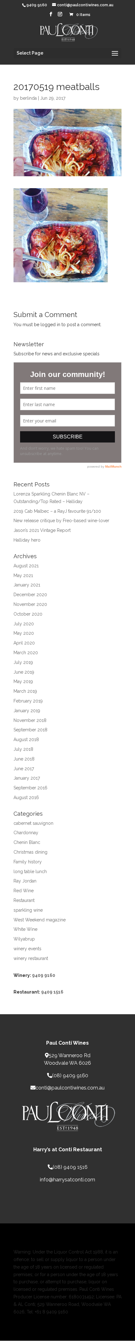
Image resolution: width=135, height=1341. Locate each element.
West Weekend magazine (40, 919)
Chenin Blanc (27, 842)
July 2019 (23, 662)
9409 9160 (43, 975)
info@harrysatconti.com (67, 1180)
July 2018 (23, 749)
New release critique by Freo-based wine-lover (61, 520)
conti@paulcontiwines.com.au (70, 1088)
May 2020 (24, 633)
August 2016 (26, 797)
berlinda (28, 98)
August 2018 (26, 739)
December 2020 (30, 594)
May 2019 (23, 681)
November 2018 (30, 720)
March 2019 (25, 691)
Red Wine (24, 890)
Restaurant (24, 900)
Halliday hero (27, 540)
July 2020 (24, 623)
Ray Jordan (25, 880)
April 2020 (24, 642)
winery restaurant (31, 958)
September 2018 (30, 729)
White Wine (25, 929)
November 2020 (30, 604)
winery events (27, 948)
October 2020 (28, 614)
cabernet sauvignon (33, 823)
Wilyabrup (24, 938)
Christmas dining (30, 852)
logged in (50, 324)
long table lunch (30, 871)
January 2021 (27, 584)
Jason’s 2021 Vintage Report (42, 530)
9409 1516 (52, 991)
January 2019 (27, 710)
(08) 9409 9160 (70, 1076)
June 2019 (24, 672)
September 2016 (30, 787)
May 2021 (23, 575)
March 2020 (26, 652)
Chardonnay (26, 832)
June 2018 (24, 758)
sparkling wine (28, 910)
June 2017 (24, 768)
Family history (28, 861)
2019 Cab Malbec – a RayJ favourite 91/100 (57, 511)
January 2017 (27, 778)
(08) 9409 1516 (70, 1167)
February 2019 (28, 700)
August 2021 (26, 565)
